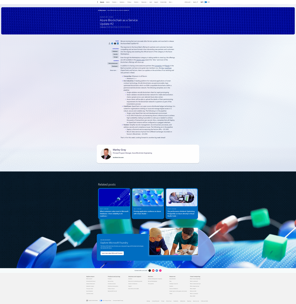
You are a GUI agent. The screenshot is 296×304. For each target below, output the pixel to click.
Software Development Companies (155, 278)
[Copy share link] (109, 43)
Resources (144, 2)
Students (171, 286)
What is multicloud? (194, 281)
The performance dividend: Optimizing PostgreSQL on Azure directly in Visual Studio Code (181, 213)
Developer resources (174, 283)
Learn (150, 2)
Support (156, 2)
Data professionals (113, 63)
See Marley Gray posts (118, 157)
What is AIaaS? (193, 288)
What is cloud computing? (195, 278)
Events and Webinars (174, 288)
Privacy (162, 301)
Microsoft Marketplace (152, 281)
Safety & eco (182, 301)
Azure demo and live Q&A (133, 288)
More (170, 2)
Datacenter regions (90, 286)
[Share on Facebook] (112, 43)
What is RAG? (192, 296)
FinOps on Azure (111, 288)
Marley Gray (103, 27)
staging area (140, 60)
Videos (171, 293)
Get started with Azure (90, 281)
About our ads (196, 301)
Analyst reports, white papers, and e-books (178, 291)
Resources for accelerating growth (135, 281)
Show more (113, 70)
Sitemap (148, 301)
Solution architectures (132, 283)
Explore (108, 2)
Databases (115, 51)
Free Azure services (112, 283)
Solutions (122, 2)
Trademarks (175, 301)
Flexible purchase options (113, 286)
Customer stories (89, 293)
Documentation (173, 278)
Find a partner (151, 283)
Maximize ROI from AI (112, 291)
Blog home (103, 10)
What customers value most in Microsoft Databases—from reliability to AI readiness (114, 213)
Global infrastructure (90, 283)
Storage (115, 57)
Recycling (189, 301)
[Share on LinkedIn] (118, 43)
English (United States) (93, 300)
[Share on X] (115, 43)
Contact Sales (163, 2)
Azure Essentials (89, 291)
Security (115, 54)
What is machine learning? (195, 283)
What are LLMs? (193, 291)
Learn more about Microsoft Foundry (112, 253)
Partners (136, 2)
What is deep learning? (194, 286)
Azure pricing (110, 281)
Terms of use (168, 301)
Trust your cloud (89, 288)
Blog (170, 281)
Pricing (129, 2)
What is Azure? (89, 278)
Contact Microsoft (155, 301)
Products (114, 2)
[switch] (205, 2)
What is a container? (194, 293)
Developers (114, 66)
